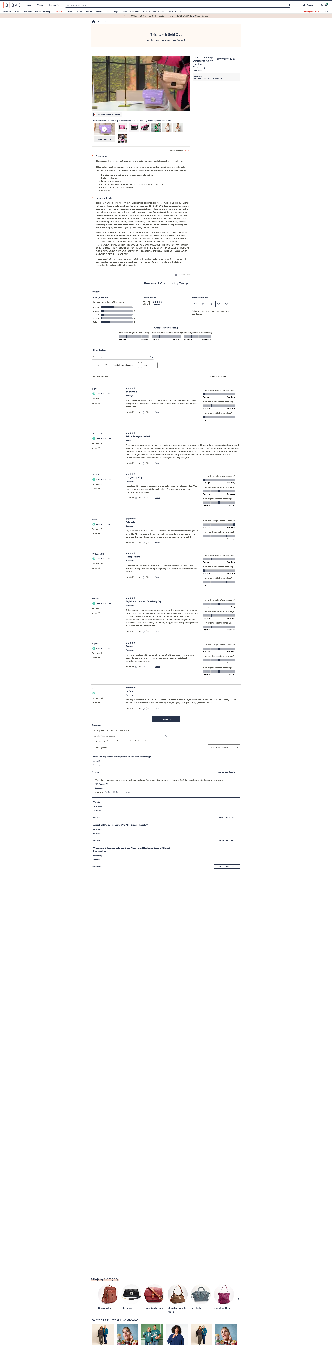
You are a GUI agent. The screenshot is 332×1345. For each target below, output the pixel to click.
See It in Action (104, 139)
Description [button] (101, 156)
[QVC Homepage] (93, 21)
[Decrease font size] (189, 150)
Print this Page (184, 274)
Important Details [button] (104, 198)
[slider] (141, 105)
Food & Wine (158, 11)
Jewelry (98, 11)
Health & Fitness (174, 11)
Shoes (107, 11)
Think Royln (197, 70)
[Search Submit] (289, 5)
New (17, 11)
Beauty (89, 11)
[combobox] (175, 5)
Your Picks (7, 11)
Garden (69, 11)
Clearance (58, 11)
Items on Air (54, 5)
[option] (166, 16)
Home (124, 11)
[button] (304, 5)
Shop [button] (29, 5)
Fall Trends (27, 11)
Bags (116, 11)
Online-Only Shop (42, 11)
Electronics (135, 11)
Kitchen (146, 11)
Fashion (79, 11)
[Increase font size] (185, 150)
